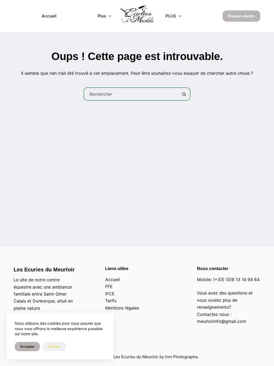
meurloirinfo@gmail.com (221, 321)
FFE (109, 286)
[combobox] (131, 94)
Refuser (54, 347)
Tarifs (110, 300)
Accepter (27, 347)
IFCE (110, 293)
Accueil (49, 15)
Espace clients (241, 16)
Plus (102, 15)
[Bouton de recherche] (184, 94)
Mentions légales (122, 308)
